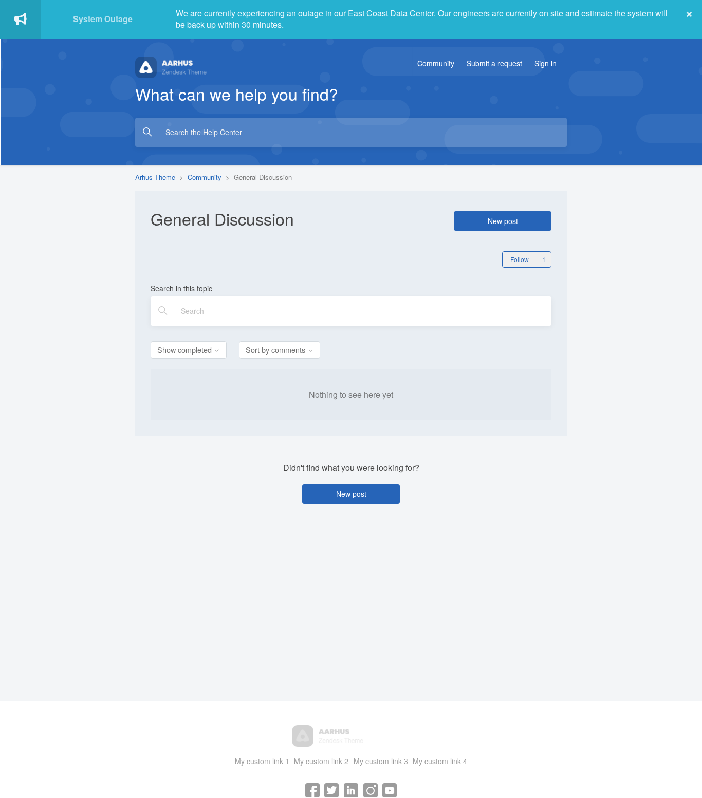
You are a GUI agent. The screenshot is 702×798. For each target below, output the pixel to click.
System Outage (103, 19)
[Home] (194, 66)
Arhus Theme (155, 177)
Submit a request (494, 63)
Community (435, 63)
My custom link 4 (440, 761)
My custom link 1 (262, 761)
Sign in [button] (545, 63)
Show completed (185, 349)
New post (503, 221)
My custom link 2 (321, 761)
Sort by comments (276, 349)
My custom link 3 (381, 761)
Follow (519, 259)
